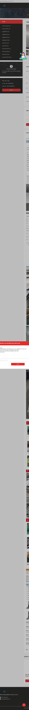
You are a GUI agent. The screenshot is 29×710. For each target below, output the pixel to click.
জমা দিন (18, 364)
